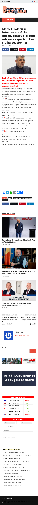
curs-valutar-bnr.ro (11, 437)
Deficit (10, 198)
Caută (4, 348)
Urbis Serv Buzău (8, 464)
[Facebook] (32, 1)
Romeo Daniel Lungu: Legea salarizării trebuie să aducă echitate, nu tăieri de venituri (18, 273)
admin (16, 45)
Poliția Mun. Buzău (8, 455)
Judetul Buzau (17, 198)
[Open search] (33, 20)
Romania (5, 200)
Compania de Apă (8, 461)
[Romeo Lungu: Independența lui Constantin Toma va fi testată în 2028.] (19, 228)
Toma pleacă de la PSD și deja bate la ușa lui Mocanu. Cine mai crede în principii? (16, 304)
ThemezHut (5, 502)
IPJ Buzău (6, 452)
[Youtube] (35, 1)
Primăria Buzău (7, 458)
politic (4, 26)
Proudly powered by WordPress (11, 501)
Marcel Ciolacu (27, 198)
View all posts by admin (23, 335)
